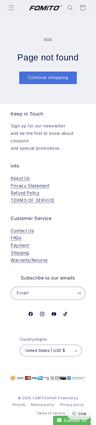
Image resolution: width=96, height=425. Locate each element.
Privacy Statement (30, 185)
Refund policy (43, 405)
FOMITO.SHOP (45, 398)
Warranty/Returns (29, 260)
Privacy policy (72, 405)
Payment (20, 245)
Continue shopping (48, 77)
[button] (11, 8)
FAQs (16, 237)
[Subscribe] (79, 293)
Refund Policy (25, 192)
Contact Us (22, 230)
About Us (20, 178)
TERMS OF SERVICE (33, 200)
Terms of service (51, 413)
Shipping (20, 252)
